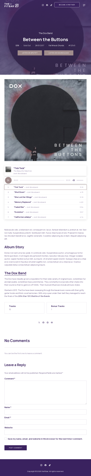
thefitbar (45, 471)
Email (7, 417)
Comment (9, 378)
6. (23, 212)
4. (27, 202)
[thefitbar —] (12, 5)
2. (24, 192)
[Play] (8, 180)
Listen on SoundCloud (59, 53)
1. (23, 187)
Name (7, 407)
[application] (45, 180)
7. (27, 217)
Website (8, 427)
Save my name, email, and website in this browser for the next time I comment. (45, 439)
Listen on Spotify (30, 53)
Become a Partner (67, 5)
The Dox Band (45, 33)
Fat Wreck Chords (56, 45)
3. (27, 197)
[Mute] (73, 180)
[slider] (80, 180)
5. (23, 207)
